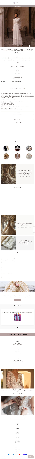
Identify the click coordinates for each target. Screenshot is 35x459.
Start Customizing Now (17, 393)
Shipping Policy (17, 440)
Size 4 (10, 57)
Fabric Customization (17, 114)
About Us (17, 421)
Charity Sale (17, 437)
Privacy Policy (17, 444)
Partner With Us (17, 427)
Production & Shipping (17, 117)
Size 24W (21, 60)
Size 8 (17, 57)
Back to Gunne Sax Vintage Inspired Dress (18, 334)
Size (17, 56)
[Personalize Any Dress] (17, 378)
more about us (17, 300)
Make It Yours (17, 112)
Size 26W (26, 60)
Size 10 (20, 57)
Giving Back (17, 428)
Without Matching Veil (14, 66)
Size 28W (30, 60)
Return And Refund (17, 441)
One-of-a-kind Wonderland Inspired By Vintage (17, 458)
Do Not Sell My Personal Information (17, 445)
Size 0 (4, 57)
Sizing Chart (17, 432)
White (17, 71)
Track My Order (17, 436)
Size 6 (13, 57)
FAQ (17, 424)
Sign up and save (17, 449)
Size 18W (9, 60)
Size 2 (7, 57)
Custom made (17, 62)
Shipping (15, 53)
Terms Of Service (17, 442)
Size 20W (13, 60)
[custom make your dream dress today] (17, 405)
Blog (17, 425)
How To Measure (18, 433)
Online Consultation (17, 431)
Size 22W (17, 60)
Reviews (17, 423)
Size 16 (31, 57)
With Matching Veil (21, 66)
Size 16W (5, 60)
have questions (17, 119)
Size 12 (24, 57)
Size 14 (27, 57)
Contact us (17, 447)
